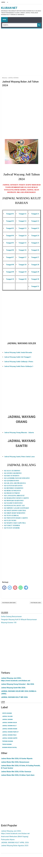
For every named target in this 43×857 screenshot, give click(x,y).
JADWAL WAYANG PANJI (9, 735)
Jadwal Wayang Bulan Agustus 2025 (14, 846)
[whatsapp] (20, 588)
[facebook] (4, 588)
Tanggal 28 (35, 264)
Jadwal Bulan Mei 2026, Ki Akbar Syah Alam (17, 775)
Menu (4, 19)
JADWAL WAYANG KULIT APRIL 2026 (15, 843)
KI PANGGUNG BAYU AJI (14, 505)
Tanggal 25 (35, 243)
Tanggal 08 (10, 264)
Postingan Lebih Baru (9, 602)
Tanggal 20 (22, 279)
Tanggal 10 (10, 279)
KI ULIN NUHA (10, 520)
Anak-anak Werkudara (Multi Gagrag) (14, 836)
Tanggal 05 (10, 243)
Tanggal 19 (22, 272)
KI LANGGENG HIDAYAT (14, 495)
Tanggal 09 (10, 272)
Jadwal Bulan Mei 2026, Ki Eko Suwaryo (16, 772)
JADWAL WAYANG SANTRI (9, 738)
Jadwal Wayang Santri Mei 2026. (13, 688)
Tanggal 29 (35, 272)
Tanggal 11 (22, 214)
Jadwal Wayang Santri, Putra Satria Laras (19, 456)
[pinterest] (15, 588)
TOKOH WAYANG (7, 744)
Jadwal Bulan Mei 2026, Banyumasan (15, 762)
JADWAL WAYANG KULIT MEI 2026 (14, 697)
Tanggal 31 (35, 286)
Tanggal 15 (22, 243)
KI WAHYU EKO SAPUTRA (15, 523)
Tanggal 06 (10, 250)
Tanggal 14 (22, 235)
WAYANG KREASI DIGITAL (9, 747)
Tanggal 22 (35, 221)
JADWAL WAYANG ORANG (9, 729)
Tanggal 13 (22, 228)
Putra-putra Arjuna (8, 840)
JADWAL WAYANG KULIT (9, 725)
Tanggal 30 (35, 279)
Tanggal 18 (22, 264)
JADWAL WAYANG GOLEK (9, 722)
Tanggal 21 (35, 214)
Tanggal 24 (35, 235)
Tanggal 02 (10, 221)
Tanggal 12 (22, 221)
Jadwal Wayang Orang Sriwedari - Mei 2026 (17, 684)
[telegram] (26, 588)
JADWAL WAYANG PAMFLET (10, 732)
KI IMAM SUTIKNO (12, 493)
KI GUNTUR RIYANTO (13, 485)
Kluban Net (9, 7)
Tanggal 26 (35, 250)
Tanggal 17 (22, 257)
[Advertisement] (21, 54)
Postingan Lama (36, 602)
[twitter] (10, 588)
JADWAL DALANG (7, 716)
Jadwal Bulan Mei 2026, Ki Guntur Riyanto (16, 758)
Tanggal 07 (10, 257)
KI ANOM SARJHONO (13, 473)
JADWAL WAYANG (7, 719)
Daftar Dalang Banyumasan (11, 616)
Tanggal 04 (10, 235)
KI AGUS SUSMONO (12, 471)
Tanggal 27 (35, 257)
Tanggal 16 (22, 250)
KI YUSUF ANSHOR (12, 528)
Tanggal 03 (10, 228)
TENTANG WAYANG (7, 741)
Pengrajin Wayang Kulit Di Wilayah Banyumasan (19, 620)
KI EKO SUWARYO (11, 476)
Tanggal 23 (35, 228)
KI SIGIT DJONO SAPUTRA (15, 510)
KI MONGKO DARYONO (13, 500)
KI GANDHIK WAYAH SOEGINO (17, 478)
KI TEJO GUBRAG (11, 515)
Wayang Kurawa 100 (8, 623)
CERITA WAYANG (7, 713)
